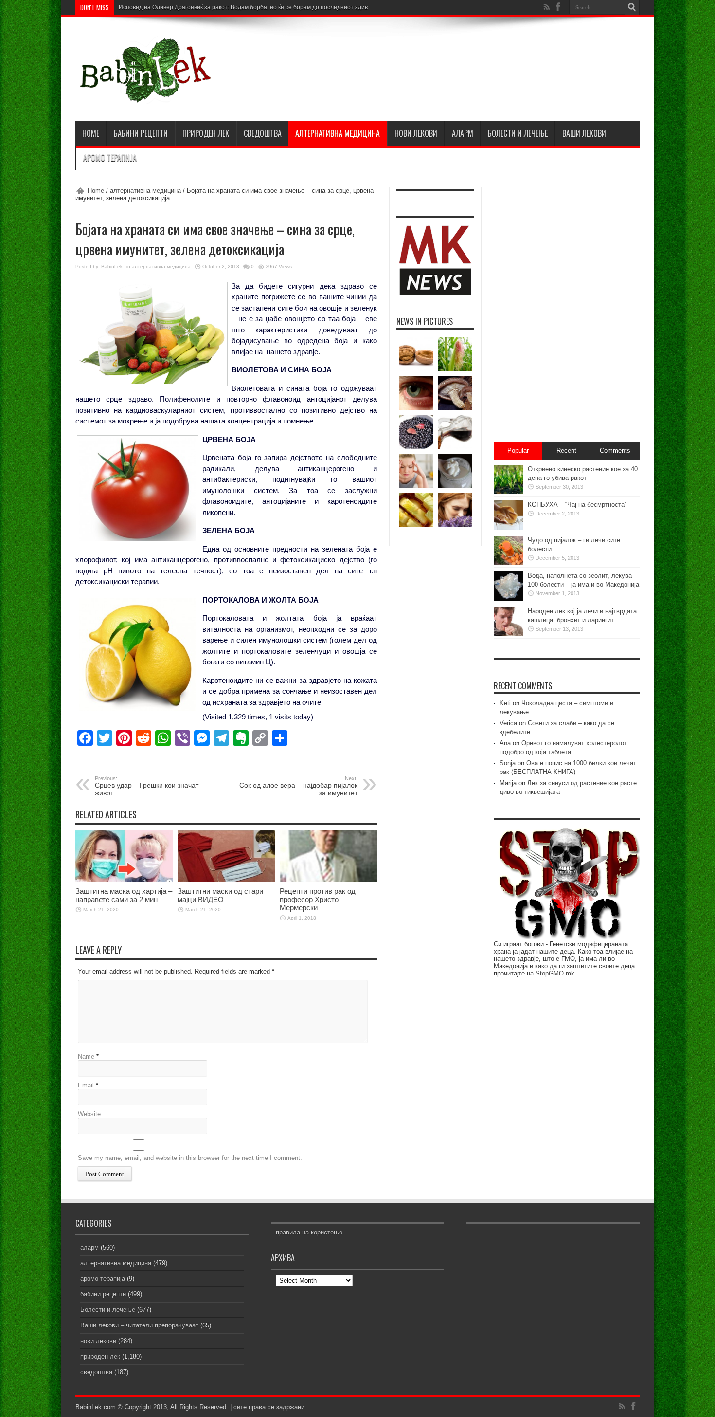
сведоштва (263, 133)
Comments (615, 450)
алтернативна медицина (337, 133)
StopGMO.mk (555, 973)
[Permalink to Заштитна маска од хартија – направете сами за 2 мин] (124, 879)
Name (86, 1056)
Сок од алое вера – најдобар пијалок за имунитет (298, 786)
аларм (462, 133)
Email (86, 1085)
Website (89, 1114)
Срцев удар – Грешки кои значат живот (146, 786)
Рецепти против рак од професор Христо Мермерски (318, 899)
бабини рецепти (141, 133)
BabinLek (112, 266)
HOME (90, 133)
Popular (518, 450)
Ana (505, 743)
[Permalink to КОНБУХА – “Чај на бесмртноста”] (508, 527)
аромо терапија (110, 158)
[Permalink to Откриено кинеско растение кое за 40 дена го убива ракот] (508, 492)
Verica (508, 723)
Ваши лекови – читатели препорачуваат (139, 1325)
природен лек (205, 133)
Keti (505, 703)
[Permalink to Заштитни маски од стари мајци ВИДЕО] (226, 879)
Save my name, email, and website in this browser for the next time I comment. (190, 1157)
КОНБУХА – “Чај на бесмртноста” (577, 504)
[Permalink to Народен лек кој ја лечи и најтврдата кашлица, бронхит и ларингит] (508, 634)
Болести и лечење (518, 133)
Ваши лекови (584, 133)
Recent (566, 450)
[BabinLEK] (144, 97)
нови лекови (415, 133)
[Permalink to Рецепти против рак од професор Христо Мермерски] (328, 879)
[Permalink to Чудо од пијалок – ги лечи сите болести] (508, 563)
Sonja (508, 763)
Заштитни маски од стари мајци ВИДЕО (220, 895)
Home (96, 190)
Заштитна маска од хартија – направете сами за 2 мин (123, 895)
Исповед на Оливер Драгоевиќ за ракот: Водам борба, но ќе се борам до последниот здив (243, 7)
